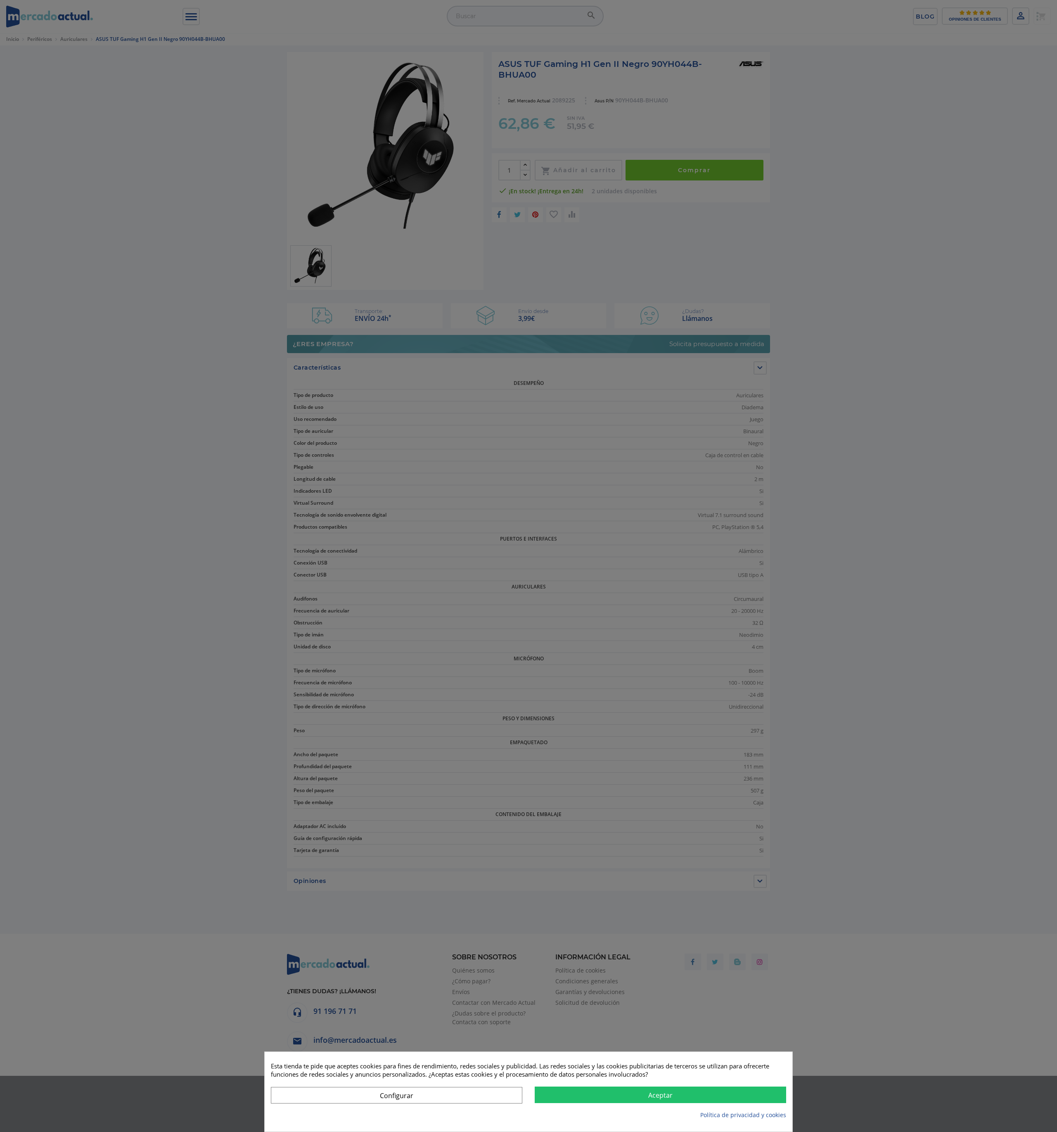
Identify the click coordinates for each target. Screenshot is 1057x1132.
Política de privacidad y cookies (743, 1115)
